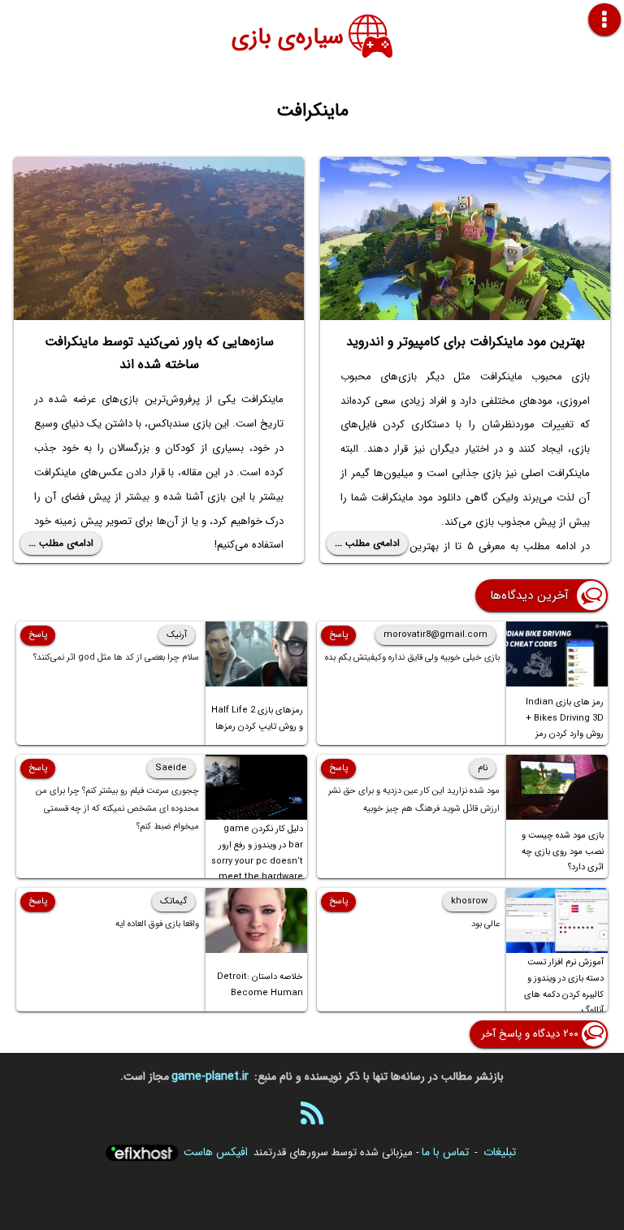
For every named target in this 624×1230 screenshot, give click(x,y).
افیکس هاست (216, 1152)
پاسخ (338, 635)
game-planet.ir (210, 1076)
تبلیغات (499, 1152)
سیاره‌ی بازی (288, 37)
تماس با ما (445, 1152)
